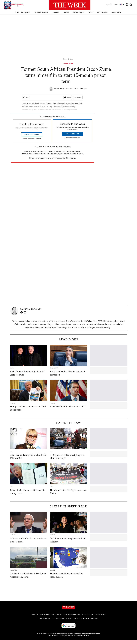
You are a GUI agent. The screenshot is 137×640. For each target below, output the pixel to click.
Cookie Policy (100, 614)
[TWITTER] (22, 312)
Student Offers (116, 12)
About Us (35, 614)
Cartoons (65, 12)
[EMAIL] (25, 312)
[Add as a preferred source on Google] (68, 625)
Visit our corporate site (93, 633)
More (90, 12)
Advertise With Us (47, 618)
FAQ (56, 618)
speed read (68, 63)
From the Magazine (78, 12)
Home (65, 59)
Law (71, 59)
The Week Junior (102, 12)
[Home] (17, 12)
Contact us (71, 158)
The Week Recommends (41, 12)
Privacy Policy (87, 614)
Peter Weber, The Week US (65, 89)
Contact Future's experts (50, 614)
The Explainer (25, 12)
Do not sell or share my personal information (78, 618)
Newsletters (55, 12)
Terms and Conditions (71, 614)
